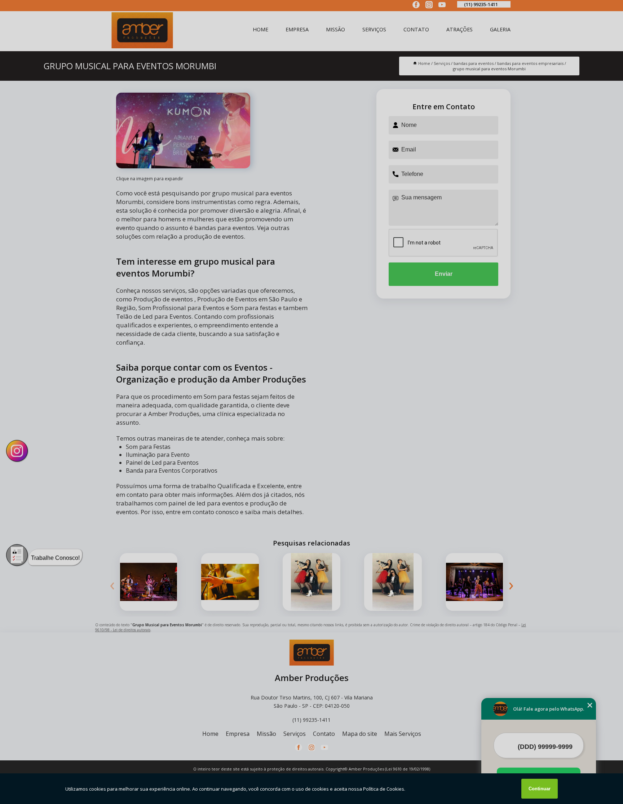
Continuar (540, 788)
